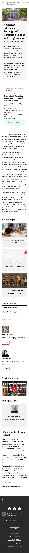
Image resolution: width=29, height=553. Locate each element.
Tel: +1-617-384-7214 (14, 543)
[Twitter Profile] (9, 509)
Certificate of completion (14, 267)
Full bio (5, 342)
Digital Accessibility (14, 536)
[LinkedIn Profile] (19, 509)
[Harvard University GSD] (4, 514)
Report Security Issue (14, 524)
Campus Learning (10, 76)
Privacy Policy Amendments (14, 546)
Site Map (14, 528)
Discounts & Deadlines (13, 122)
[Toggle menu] (27, 3)
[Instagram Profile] (14, 509)
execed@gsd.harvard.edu (14, 540)
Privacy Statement (14, 539)
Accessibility (14, 533)
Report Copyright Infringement (14, 520)
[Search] (23, 3)
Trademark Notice (14, 527)
